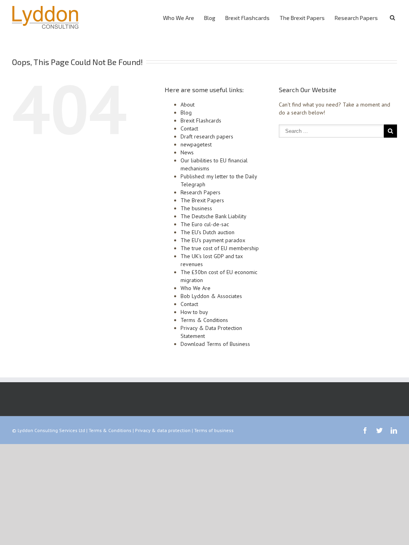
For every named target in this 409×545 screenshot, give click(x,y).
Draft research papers (207, 136)
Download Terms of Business (215, 344)
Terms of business (214, 430)
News (187, 152)
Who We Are (178, 17)
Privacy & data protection (163, 430)
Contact (189, 128)
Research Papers (356, 17)
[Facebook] (365, 430)
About (188, 104)
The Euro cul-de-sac (205, 224)
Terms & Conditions (204, 320)
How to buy (194, 312)
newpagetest (196, 144)
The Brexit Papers (302, 17)
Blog (209, 17)
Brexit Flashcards (247, 17)
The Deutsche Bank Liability (213, 216)
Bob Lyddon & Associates (211, 296)
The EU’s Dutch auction (207, 232)
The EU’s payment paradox (213, 240)
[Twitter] (379, 430)
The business (196, 208)
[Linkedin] (394, 430)
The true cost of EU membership (220, 248)
